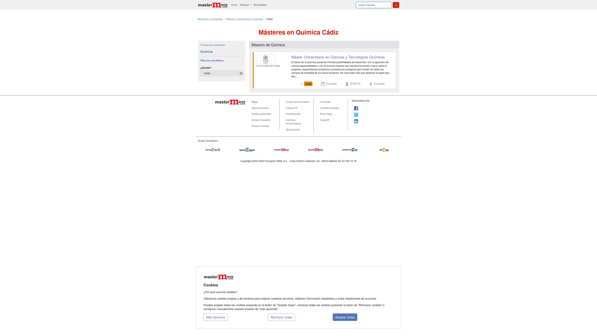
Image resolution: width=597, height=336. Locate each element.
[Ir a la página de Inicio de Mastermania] (281, 149)
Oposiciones (293, 129)
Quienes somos (260, 108)
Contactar (325, 102)
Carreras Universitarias (293, 121)
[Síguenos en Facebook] (356, 108)
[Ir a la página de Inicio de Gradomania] (315, 149)
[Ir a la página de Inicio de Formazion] (213, 149)
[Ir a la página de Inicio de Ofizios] (384, 149)
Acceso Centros (260, 126)
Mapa (255, 102)
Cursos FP (292, 108)
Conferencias (293, 114)
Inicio (234, 5)
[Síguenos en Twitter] (356, 114)
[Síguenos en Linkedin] (356, 121)
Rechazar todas (281, 317)
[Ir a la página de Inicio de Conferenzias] (350, 149)
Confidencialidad (329, 108)
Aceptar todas (345, 317)
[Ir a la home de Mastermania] (213, 5)
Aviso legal (326, 114)
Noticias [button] (244, 5)
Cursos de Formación (298, 102)
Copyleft (324, 120)
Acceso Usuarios (261, 120)
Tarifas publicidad (261, 114)
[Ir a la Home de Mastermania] (230, 102)
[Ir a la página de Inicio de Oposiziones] (247, 149)
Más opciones (215, 317)
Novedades (260, 5)
